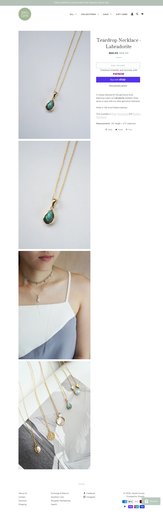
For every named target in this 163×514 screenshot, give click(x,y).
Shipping (22, 504)
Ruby (114, 114)
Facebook (90, 493)
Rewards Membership (61, 500)
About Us (22, 493)
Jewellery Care (57, 497)
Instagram (90, 497)
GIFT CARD (122, 14)
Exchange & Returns (60, 493)
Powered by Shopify (136, 496)
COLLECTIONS (89, 14)
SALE (106, 14)
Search (54, 504)
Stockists (22, 500)
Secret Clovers (138, 493)
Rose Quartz (122, 114)
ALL (72, 14)
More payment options (118, 85)
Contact (21, 497)
